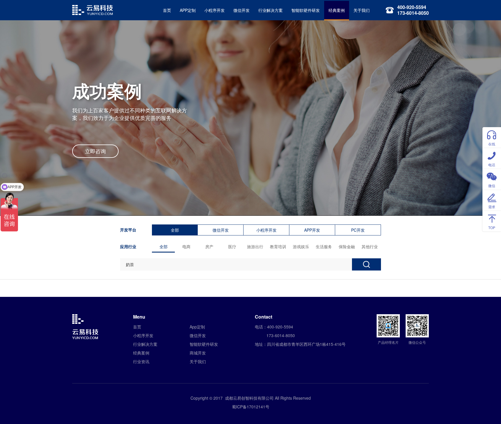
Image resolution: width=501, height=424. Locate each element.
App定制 (197, 327)
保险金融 (347, 246)
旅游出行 (255, 246)
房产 (209, 246)
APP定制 (188, 10)
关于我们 (361, 10)
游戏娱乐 (301, 246)
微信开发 (241, 10)
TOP (491, 227)
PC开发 (358, 230)
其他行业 (370, 246)
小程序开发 (214, 10)
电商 (186, 246)
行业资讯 (141, 361)
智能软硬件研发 (305, 10)
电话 (491, 164)
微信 (491, 185)
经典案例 (336, 10)
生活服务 (324, 246)
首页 (167, 10)
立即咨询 (95, 151)
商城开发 (198, 353)
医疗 (232, 246)
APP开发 (312, 230)
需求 (491, 206)
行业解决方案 (270, 10)
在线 (491, 143)
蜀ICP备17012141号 (250, 407)
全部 (175, 230)
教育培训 (278, 246)
